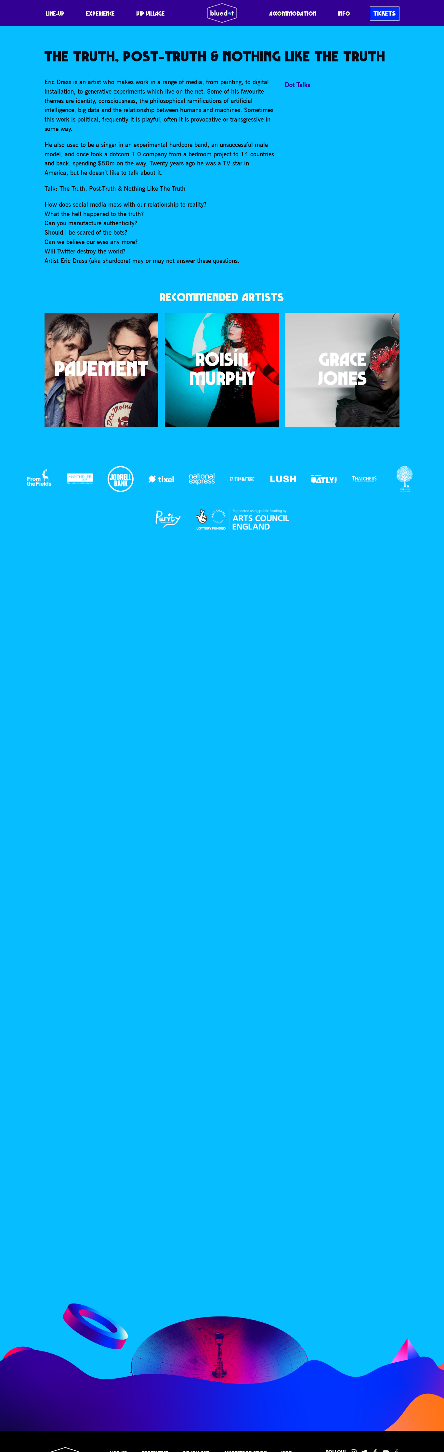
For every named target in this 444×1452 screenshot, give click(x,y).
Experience (100, 13)
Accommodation (292, 13)
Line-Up (55, 13)
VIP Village (151, 13)
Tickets (384, 13)
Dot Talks (297, 85)
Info (344, 13)
